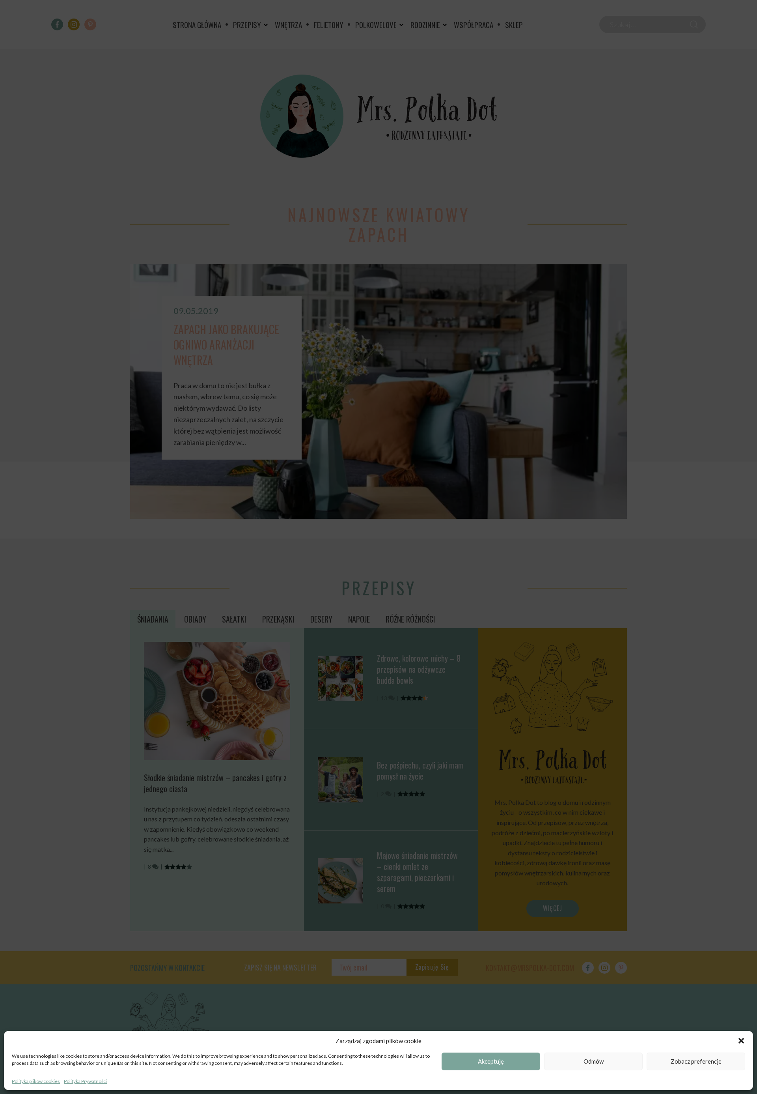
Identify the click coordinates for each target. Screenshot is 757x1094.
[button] (741, 1041)
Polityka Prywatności (85, 1081)
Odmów (594, 1061)
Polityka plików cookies (36, 1081)
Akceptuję (491, 1061)
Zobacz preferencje (696, 1061)
